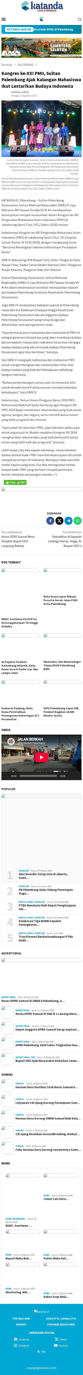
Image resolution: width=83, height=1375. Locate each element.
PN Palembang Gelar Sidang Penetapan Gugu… (46, 891)
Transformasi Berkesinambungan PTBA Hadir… (46, 938)
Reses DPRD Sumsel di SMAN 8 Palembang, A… (33, 1001)
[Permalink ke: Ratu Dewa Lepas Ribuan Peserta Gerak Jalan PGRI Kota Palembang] (63, 581)
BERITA (22, 902)
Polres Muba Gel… (56, 1258)
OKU (33, 1057)
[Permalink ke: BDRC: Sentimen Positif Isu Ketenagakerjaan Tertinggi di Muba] (20, 592)
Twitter (63, 1339)
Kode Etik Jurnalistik (61, 1318)
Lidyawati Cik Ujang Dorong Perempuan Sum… (48, 1103)
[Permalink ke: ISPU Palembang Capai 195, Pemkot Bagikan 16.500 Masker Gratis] (63, 692)
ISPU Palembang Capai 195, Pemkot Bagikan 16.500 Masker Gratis (61, 711)
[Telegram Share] (68, 521)
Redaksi (21, 1324)
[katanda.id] (41, 19)
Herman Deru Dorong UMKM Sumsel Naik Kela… (48, 1118)
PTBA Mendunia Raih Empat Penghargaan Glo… (47, 907)
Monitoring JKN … (18, 1292)
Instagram (23, 1345)
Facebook (23, 1339)
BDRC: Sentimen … (19, 1226)
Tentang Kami (21, 1318)
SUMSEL (20, 1083)
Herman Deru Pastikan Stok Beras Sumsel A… (47, 1087)
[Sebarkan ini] (50, 521)
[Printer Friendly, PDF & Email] (15, 482)
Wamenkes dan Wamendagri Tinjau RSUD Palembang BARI (62, 665)
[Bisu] (70, 776)
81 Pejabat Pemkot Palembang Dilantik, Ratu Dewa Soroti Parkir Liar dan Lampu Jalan (19, 667)
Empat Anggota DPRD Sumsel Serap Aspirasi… (47, 1029)
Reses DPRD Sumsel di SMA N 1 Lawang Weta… (47, 1014)
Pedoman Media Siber (61, 1324)
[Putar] (7, 776)
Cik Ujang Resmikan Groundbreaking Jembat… (48, 1134)
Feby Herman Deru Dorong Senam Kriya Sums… (48, 1150)
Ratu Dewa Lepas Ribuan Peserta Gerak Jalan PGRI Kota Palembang (61, 600)
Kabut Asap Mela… (56, 1297)
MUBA (8, 1218)
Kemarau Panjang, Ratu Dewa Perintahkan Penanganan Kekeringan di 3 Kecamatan (20, 713)
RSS (44, 1351)
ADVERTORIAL (11, 953)
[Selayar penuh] (76, 776)
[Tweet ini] (59, 521)
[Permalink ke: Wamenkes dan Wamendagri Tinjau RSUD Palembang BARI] (63, 646)
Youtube (63, 1345)
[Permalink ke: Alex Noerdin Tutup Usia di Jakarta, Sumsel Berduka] (41, 830)
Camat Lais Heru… (56, 1199)
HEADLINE (24, 870)
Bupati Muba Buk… (19, 1258)
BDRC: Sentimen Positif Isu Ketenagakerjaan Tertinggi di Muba (19, 622)
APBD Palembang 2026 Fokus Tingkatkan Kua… (48, 1045)
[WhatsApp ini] (78, 521)
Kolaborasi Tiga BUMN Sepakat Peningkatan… (40, 923)
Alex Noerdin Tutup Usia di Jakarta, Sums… (43, 876)
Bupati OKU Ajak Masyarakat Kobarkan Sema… (47, 1061)
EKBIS (30, 902)
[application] (41, 757)
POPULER (8, 789)
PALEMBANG (18, 1218)
